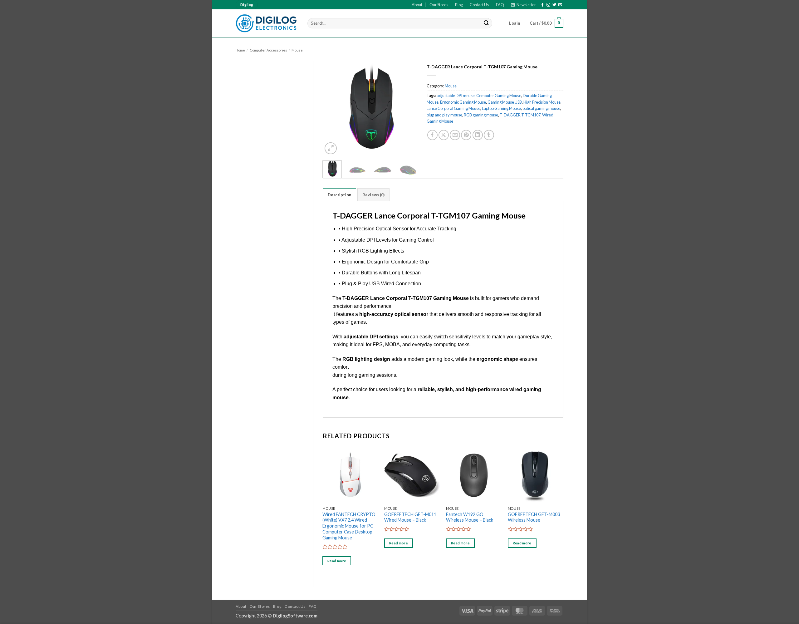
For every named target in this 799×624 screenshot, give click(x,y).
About (417, 4)
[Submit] (486, 23)
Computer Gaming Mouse (498, 95)
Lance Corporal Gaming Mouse (453, 108)
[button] (523, 4)
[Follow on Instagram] (548, 5)
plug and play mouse (444, 114)
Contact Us (479, 4)
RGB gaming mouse (481, 114)
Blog (459, 4)
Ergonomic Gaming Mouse (463, 102)
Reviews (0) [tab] (373, 194)
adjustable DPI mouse (456, 95)
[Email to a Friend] (455, 135)
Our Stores (438, 4)
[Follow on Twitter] (554, 5)
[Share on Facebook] (432, 135)
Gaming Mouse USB (505, 102)
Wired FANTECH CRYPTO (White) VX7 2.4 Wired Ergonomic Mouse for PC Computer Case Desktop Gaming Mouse (348, 526)
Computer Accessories (268, 50)
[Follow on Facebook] (542, 5)
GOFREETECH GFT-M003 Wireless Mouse (534, 517)
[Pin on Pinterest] (466, 135)
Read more (336, 561)
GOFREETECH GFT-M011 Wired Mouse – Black (410, 517)
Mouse (297, 50)
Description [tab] (339, 194)
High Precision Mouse (542, 102)
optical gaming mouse (541, 108)
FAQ (500, 4)
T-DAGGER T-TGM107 (520, 114)
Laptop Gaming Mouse (501, 108)
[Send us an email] (560, 5)
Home (240, 50)
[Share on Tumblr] (489, 135)
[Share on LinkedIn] (478, 135)
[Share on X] (444, 135)
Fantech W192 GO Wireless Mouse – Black (469, 517)
